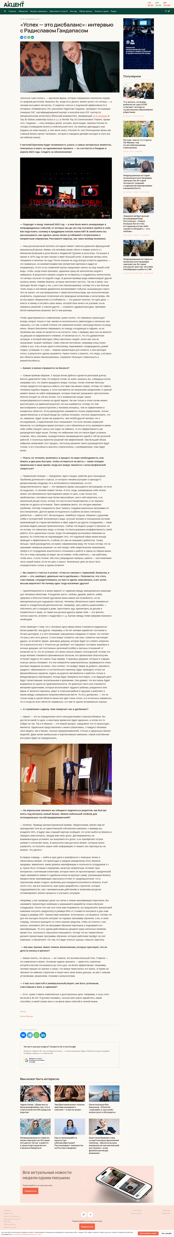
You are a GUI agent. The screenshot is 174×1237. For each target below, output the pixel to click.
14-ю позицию (100, 116)
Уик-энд (73, 11)
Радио (114, 11)
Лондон (136, 192)
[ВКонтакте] (21, 37)
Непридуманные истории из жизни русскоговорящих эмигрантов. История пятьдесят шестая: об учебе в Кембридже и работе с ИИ (138, 264)
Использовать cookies (148, 1233)
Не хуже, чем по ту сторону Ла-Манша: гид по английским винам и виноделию (137, 144)
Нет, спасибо (166, 1233)
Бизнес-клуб (128, 151)
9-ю (58, 119)
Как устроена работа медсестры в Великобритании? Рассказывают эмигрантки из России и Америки (69, 1142)
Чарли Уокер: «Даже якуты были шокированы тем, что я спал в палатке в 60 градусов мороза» (35, 1108)
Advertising (137, 1210)
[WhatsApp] (28, 37)
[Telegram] (25, 37)
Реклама (166, 1210)
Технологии (128, 273)
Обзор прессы (85, 11)
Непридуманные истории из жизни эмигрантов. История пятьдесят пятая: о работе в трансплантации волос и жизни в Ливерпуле (35, 1142)
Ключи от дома (101, 11)
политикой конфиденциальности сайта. (27, 1234)
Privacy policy (136, 1213)
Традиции (139, 151)
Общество (23, 11)
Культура (136, 235)
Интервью (127, 116)
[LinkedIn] (32, 37)
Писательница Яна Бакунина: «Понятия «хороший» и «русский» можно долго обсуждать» (102, 1108)
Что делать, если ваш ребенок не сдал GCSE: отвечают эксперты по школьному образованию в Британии (138, 107)
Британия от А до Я (58, 11)
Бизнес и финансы (38, 11)
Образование (138, 116)
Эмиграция (144, 192)
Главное (12, 11)
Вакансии (166, 1213)
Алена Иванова (26, 1016)
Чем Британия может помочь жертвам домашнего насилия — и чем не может (70, 1107)
